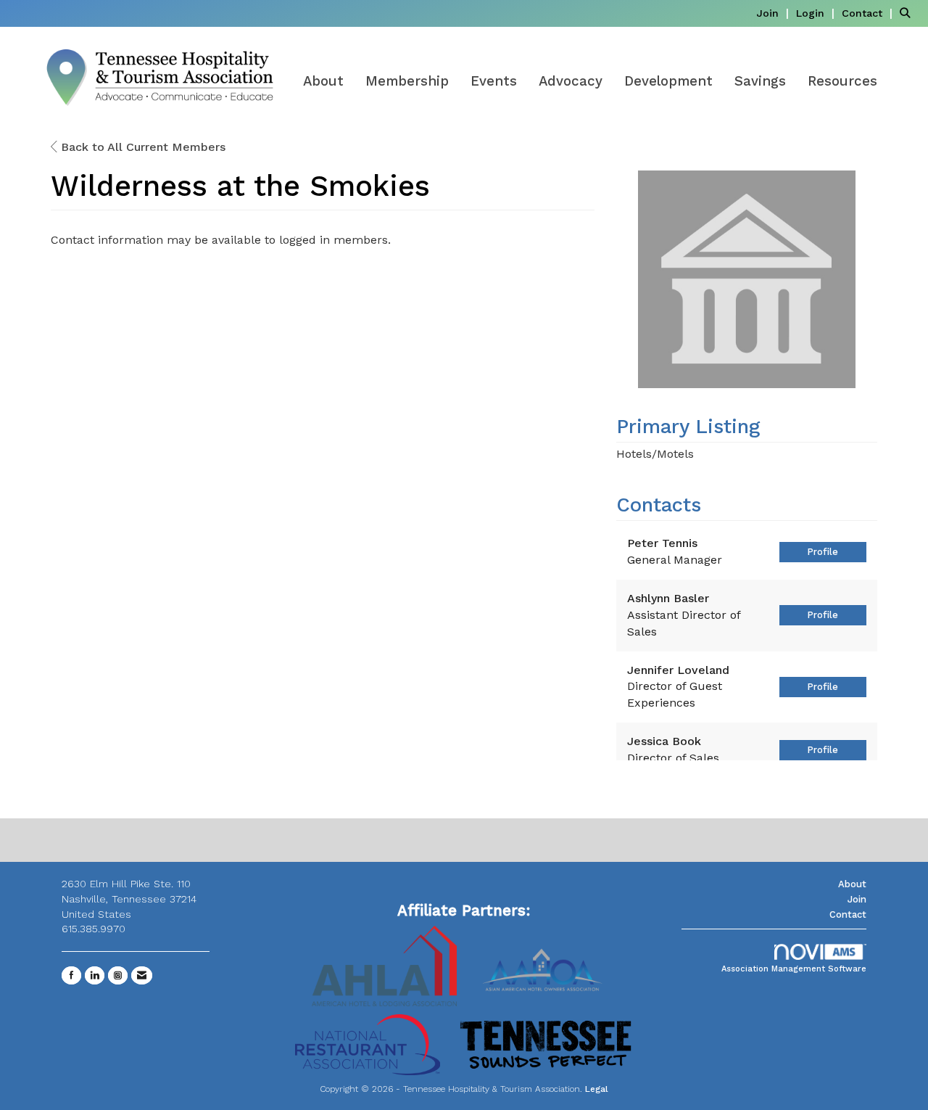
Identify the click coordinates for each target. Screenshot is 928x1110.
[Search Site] (908, 13)
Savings (760, 81)
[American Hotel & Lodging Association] (384, 964)
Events (494, 81)
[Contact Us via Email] (141, 975)
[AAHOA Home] (543, 964)
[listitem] (774, 13)
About (323, 81)
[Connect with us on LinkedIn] (94, 975)
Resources (842, 81)
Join (857, 899)
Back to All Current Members (141, 147)
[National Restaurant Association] (367, 1044)
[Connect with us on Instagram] (118, 975)
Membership (407, 81)
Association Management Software (793, 969)
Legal (596, 1089)
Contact (847, 914)
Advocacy (570, 81)
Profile (822, 551)
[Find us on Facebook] (71, 975)
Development (668, 81)
